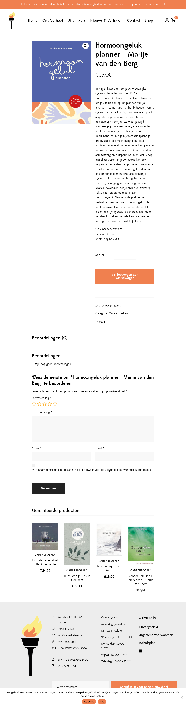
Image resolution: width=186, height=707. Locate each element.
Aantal (100, 255)
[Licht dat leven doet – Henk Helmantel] (45, 536)
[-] (12, 20)
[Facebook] (158, 651)
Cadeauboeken (118, 313)
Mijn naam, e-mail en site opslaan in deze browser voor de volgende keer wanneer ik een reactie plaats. (91, 472)
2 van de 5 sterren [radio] (39, 404)
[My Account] (167, 20)
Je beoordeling (42, 412)
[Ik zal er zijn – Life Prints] (109, 539)
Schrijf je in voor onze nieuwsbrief (144, 687)
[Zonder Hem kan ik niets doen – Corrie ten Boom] (141, 544)
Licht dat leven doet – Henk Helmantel (45, 562)
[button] (85, 46)
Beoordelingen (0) (50, 338)
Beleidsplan (147, 643)
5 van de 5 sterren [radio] (55, 404)
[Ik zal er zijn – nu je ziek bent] (77, 544)
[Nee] (181, 697)
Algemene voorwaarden (156, 635)
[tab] (50, 338)
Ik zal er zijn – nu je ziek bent (77, 578)
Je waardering (41, 398)
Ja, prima (89, 701)
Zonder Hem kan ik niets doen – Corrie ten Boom (141, 580)
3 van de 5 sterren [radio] (44, 404)
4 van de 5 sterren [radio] (50, 404)
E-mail (99, 448)
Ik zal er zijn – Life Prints (109, 569)
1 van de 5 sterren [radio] (34, 404)
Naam (36, 448)
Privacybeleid (148, 627)
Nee (102, 701)
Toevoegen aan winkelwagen (127, 276)
